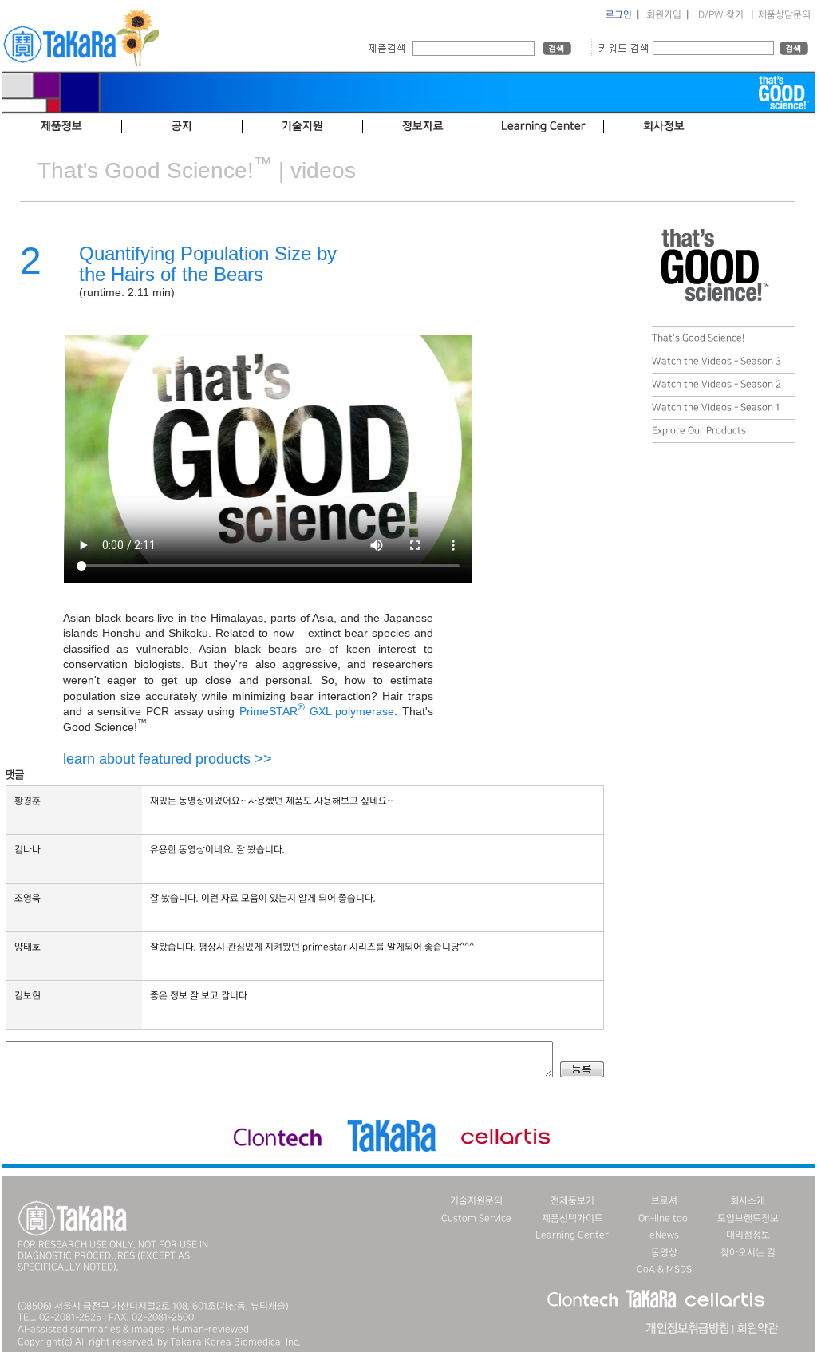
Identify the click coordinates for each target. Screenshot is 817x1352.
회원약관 (757, 1328)
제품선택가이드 (572, 1218)
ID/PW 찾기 (720, 15)
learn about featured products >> (167, 759)
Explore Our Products (699, 430)
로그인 (619, 15)
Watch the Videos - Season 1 (716, 407)
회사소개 (747, 1201)
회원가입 (663, 15)
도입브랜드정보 (748, 1218)
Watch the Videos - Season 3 (716, 361)
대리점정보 (748, 1235)
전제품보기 (572, 1201)
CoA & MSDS (664, 1269)
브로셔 (664, 1201)
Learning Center (572, 1235)
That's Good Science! (698, 338)
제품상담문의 (784, 15)
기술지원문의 (476, 1201)
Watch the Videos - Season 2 (716, 384)
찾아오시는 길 (748, 1252)
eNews (664, 1235)
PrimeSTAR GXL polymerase (316, 711)
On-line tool (664, 1218)
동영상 (664, 1252)
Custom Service (476, 1218)
